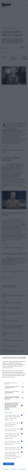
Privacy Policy (22, 469)
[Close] (25, 358)
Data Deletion (5, 469)
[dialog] (14, 413)
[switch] (22, 387)
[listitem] (14, 383)
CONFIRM (8, 463)
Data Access (14, 469)
